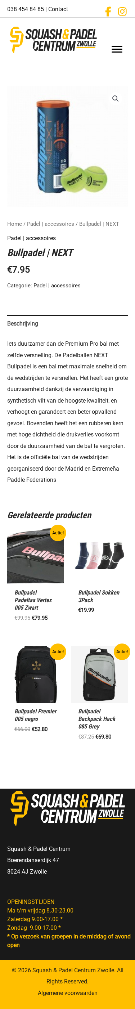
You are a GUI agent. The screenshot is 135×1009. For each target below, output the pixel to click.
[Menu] (117, 49)
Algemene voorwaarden (68, 993)
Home (14, 224)
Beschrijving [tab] (22, 323)
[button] (108, 11)
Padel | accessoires (50, 224)
